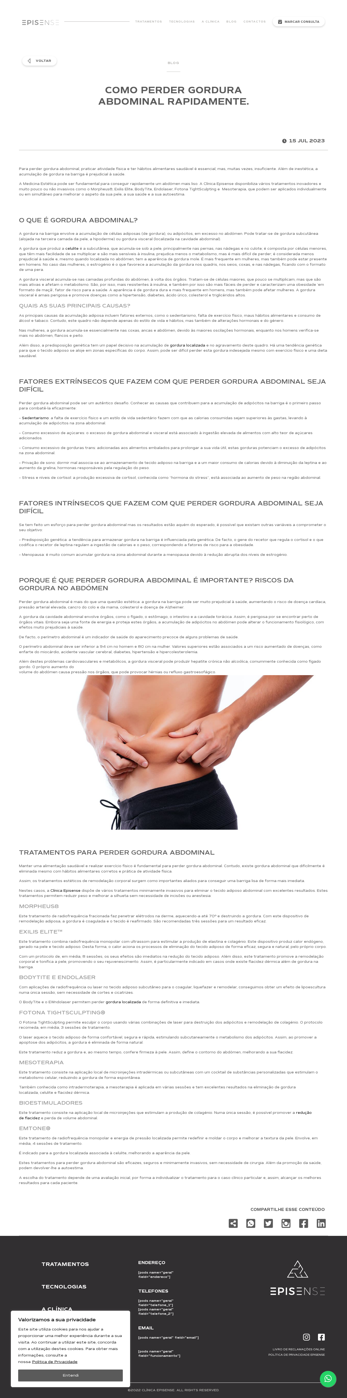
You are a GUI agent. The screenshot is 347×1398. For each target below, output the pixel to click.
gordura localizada (187, 345)
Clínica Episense (65, 891)
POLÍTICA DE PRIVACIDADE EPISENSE (296, 1355)
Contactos (254, 21)
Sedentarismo (35, 418)
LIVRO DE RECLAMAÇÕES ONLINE (299, 1349)
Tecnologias (182, 21)
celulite (72, 248)
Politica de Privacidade (55, 1361)
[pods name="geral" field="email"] (168, 1338)
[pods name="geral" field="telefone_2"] (156, 1311)
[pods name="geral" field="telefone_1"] (156, 1303)
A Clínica (211, 21)
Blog (231, 21)
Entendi (71, 1375)
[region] (70, 1349)
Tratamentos (148, 21)
